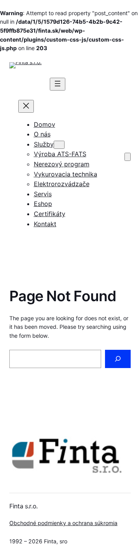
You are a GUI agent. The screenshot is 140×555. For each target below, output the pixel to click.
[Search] (118, 359)
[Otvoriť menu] (57, 84)
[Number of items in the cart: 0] (127, 157)
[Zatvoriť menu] (26, 106)
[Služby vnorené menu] (59, 145)
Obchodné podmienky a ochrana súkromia (63, 523)
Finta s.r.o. (23, 506)
